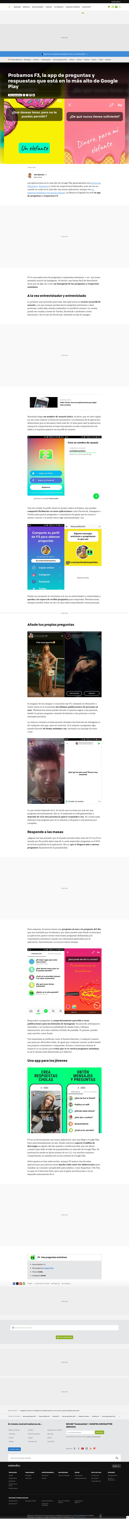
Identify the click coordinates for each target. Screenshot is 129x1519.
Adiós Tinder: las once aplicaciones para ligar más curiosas (78, 403)
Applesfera (12, 1481)
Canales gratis (45, 60)
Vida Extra (28, 1478)
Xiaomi (94, 60)
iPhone (79, 60)
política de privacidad (93, 1436)
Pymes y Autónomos (111, 1479)
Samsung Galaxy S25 (29, 1416)
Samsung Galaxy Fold (60, 60)
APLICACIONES (37, 7)
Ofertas (72, 60)
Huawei (11, 1438)
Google (30, 1438)
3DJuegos (28, 1475)
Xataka (11, 1475)
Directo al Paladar (64, 1475)
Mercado (50, 1434)
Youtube (116, 7)
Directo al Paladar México (64, 1501)
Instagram (112, 7)
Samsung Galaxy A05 (69, 1416)
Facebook (24, 95)
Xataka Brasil (13, 1504)
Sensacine (45, 1475)
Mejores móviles (84, 1416)
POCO (101, 60)
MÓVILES (26, 7)
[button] (40, 174)
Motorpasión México (79, 1501)
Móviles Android (14, 1430)
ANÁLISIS (17, 7)
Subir (115, 1466)
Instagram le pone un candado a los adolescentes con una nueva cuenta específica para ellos (49, 1410)
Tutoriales (12, 1434)
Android (35, 60)
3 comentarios (16, 95)
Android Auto (32, 1441)
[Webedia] (116, 1)
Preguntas (56, 1283)
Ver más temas (14, 1449)
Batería (86, 60)
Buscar (117, 1458)
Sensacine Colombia (45, 1504)
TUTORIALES (58, 7)
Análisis (30, 1430)
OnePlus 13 (95, 1416)
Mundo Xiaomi (13, 1488)
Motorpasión (79, 1475)
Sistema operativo (34, 1434)
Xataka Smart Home (13, 1484)
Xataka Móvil (13, 1478)
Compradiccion (96, 1481)
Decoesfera (95, 1478)
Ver (65, 1337)
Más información (79, 1517)
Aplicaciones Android (42, 1283)
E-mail (33, 95)
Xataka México (13, 1501)
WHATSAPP (86, 7)
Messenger (44, 186)
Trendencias (95, 1475)
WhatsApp (27, 60)
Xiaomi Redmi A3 (44, 1416)
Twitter (120, 7)
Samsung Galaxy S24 (108, 1416)
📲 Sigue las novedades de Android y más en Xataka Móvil (63, 54)
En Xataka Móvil (66, 400)
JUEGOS (49, 7)
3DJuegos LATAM (30, 1501)
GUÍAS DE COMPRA (73, 7)
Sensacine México (47, 1501)
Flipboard (109, 7)
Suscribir (99, 1432)
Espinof (44, 1478)
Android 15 (56, 1416)
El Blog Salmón (112, 1475)
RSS (90, 1448)
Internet (108, 60)
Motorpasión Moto (80, 1478)
